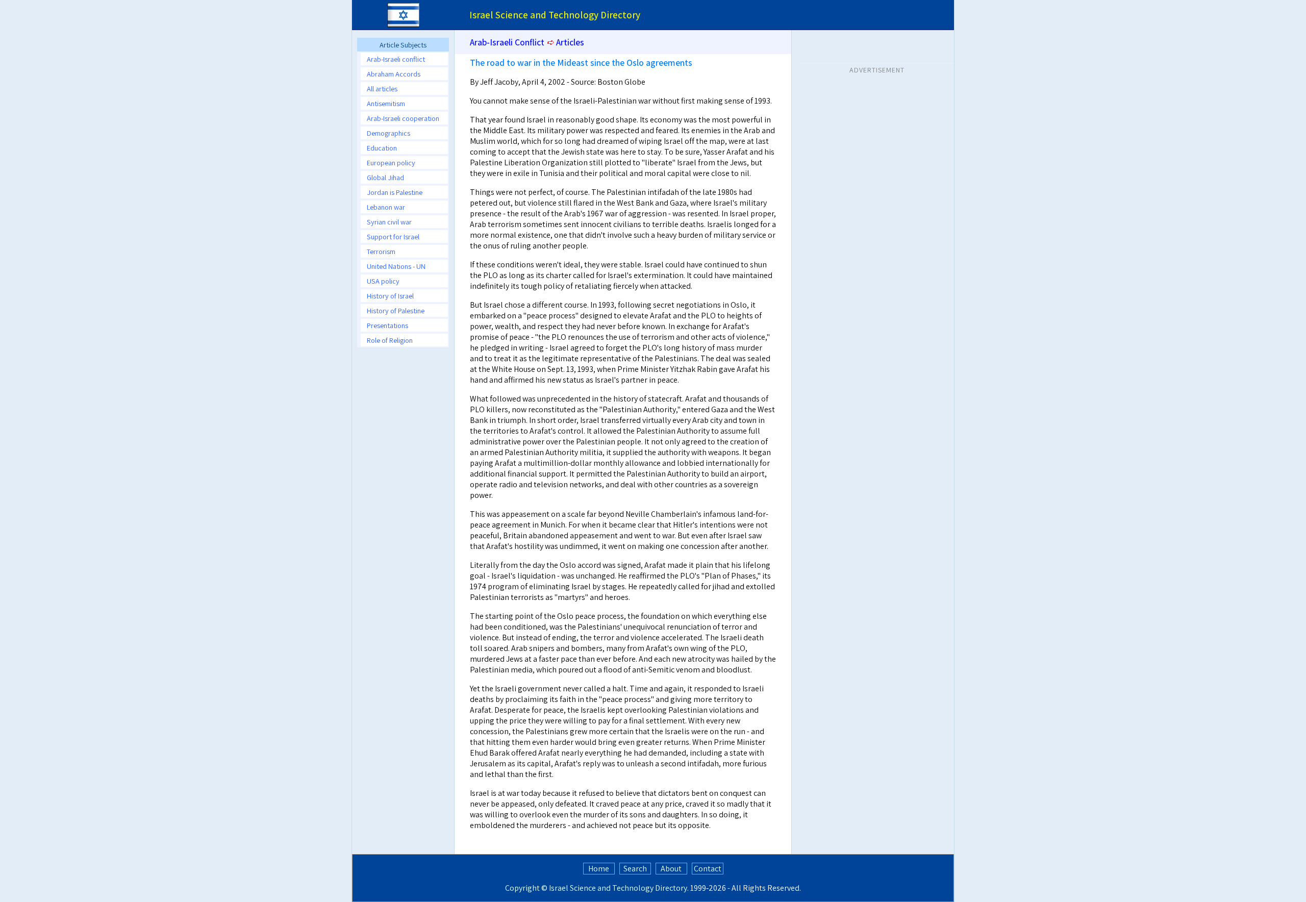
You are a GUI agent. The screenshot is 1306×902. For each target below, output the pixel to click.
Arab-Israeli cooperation (403, 118)
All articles (382, 88)
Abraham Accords (393, 74)
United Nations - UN (396, 266)
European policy (391, 162)
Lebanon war (386, 207)
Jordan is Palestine (394, 192)
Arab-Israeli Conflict (507, 42)
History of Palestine (395, 310)
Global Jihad (385, 177)
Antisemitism (386, 103)
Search (635, 868)
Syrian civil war (389, 222)
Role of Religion (390, 340)
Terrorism (381, 251)
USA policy (383, 281)
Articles (570, 42)
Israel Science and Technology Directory (618, 888)
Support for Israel (393, 236)
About (671, 868)
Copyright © (526, 888)
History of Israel (390, 295)
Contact (707, 868)
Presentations (387, 325)
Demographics (388, 133)
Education (382, 148)
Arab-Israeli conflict (396, 59)
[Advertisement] (877, 142)
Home (598, 868)
